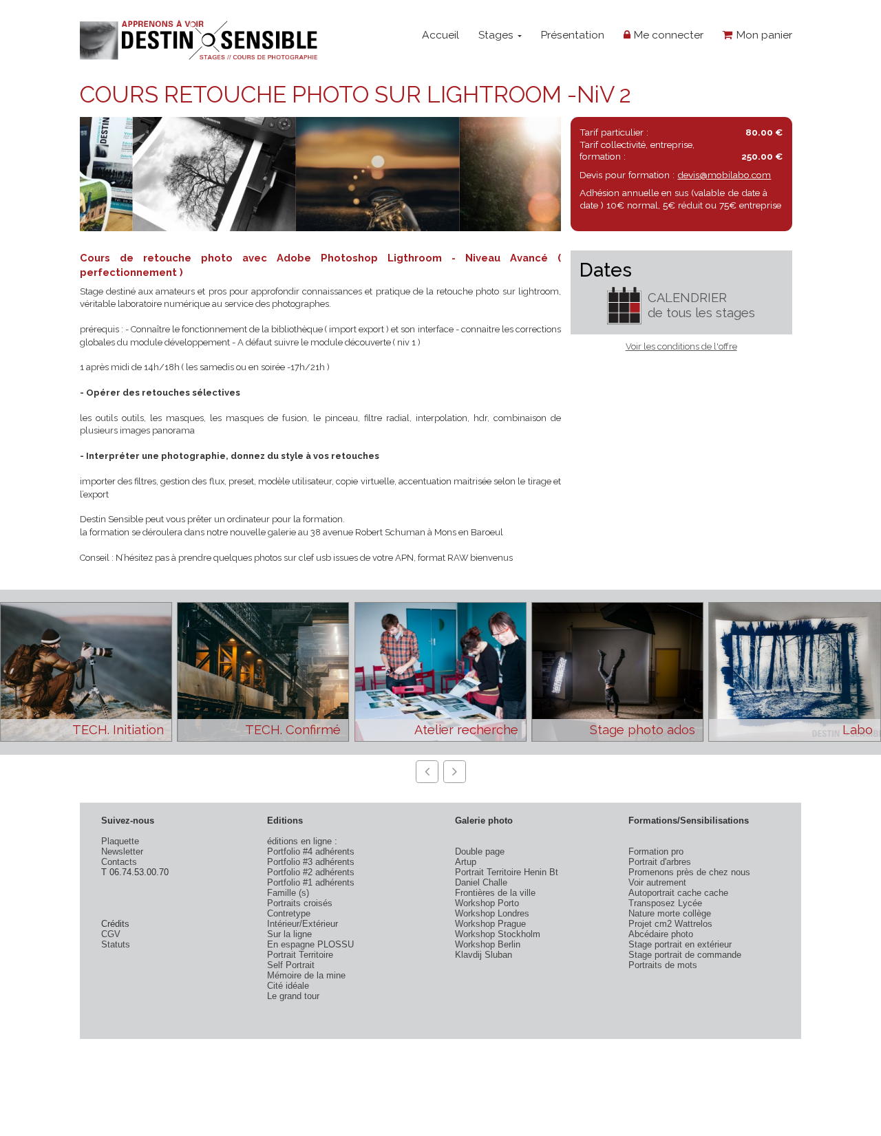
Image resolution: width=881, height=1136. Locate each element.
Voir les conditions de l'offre (681, 346)
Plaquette (120, 841)
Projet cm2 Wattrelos (670, 924)
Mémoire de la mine (306, 975)
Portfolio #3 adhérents (310, 862)
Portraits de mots (662, 965)
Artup (465, 862)
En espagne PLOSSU (310, 944)
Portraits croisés (299, 903)
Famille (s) (288, 893)
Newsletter (122, 851)
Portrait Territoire (300, 955)
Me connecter (666, 34)
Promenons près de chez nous (689, 872)
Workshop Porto (487, 903)
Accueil (440, 34)
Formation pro (655, 851)
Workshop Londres (492, 913)
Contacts (119, 862)
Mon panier (762, 34)
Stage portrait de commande (684, 955)
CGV (110, 934)
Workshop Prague (490, 924)
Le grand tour (293, 996)
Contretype (288, 913)
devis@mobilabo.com (724, 174)
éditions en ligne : (302, 841)
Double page (480, 851)
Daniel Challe (481, 882)
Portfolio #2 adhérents (310, 872)
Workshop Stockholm (497, 934)
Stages (497, 34)
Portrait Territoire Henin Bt (506, 872)
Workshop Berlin (487, 944)
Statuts (115, 944)
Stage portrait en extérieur (680, 944)
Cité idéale (288, 985)
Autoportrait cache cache (678, 893)
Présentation (572, 34)
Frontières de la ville (495, 893)
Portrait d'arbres (659, 862)
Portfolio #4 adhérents (310, 851)
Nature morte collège (669, 913)
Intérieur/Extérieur (302, 924)
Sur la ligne (289, 934)
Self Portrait (291, 965)
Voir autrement (657, 882)
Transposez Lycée (665, 903)
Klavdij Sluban (483, 955)
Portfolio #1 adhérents (310, 882)
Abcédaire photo (660, 934)
